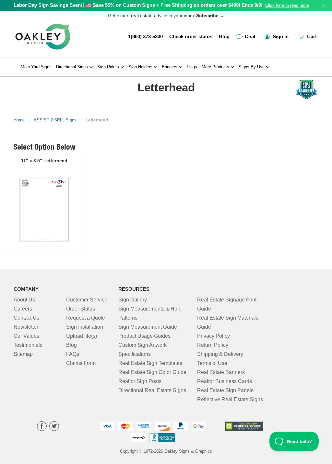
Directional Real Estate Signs (152, 390)
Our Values (26, 336)
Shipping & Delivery (220, 354)
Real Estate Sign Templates (150, 363)
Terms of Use (212, 363)
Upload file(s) (81, 336)
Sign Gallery (132, 299)
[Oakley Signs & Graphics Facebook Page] (41, 427)
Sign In (280, 36)
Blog (224, 36)
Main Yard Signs (36, 66)
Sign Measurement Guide (147, 327)
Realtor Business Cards (224, 381)
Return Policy (212, 345)
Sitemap (23, 354)
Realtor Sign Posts (139, 381)
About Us (24, 299)
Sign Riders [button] (108, 66)
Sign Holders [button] (141, 66)
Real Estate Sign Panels (225, 390)
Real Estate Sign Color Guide (152, 372)
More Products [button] (216, 66)
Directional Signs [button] (72, 66)
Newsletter (26, 327)
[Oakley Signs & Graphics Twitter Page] (54, 427)
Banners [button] (170, 66)
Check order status (190, 36)
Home (19, 120)
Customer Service (86, 299)
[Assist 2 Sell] (48, 78)
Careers (23, 308)
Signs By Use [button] (252, 66)
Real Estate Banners (221, 372)
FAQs (72, 354)
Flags (192, 66)
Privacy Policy (213, 336)
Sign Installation (84, 327)
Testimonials (28, 345)
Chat (249, 36)
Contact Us (26, 318)
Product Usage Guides (144, 336)
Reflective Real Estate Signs (230, 399)
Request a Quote (85, 318)
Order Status (80, 308)
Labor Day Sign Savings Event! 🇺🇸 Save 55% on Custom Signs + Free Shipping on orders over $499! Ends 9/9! (138, 5)
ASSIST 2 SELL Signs (55, 120)
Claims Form (81, 363)
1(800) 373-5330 (145, 36)
